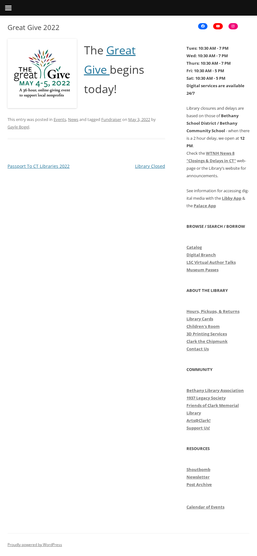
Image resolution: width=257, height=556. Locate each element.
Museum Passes (202, 270)
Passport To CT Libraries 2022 (39, 166)
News (73, 119)
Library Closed (150, 166)
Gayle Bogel (18, 127)
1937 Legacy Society (206, 398)
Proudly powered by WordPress (35, 544)
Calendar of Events (205, 507)
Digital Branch (201, 255)
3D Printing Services (206, 334)
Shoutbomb (198, 469)
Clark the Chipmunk (207, 341)
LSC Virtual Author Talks (211, 262)
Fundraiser (111, 119)
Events (60, 119)
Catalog (194, 247)
